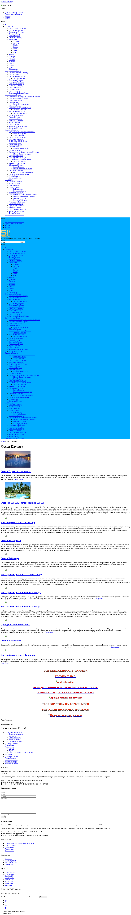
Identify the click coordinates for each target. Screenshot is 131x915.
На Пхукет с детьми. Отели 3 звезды (21, 592)
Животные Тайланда (16, 193)
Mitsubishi (16, 41)
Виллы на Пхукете (19, 133)
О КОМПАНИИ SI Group (18, 141)
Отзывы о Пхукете (15, 145)
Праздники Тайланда (16, 84)
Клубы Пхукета (14, 176)
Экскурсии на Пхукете (17, 30)
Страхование (9, 847)
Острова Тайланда (15, 89)
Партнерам (9, 864)
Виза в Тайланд (14, 185)
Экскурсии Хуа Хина (16, 82)
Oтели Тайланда (10, 558)
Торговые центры (11, 762)
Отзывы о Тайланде (16, 204)
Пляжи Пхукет (10, 745)
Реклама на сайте (11, 862)
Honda (15, 49)
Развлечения (9, 747)
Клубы (11, 749)
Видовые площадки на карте (19, 174)
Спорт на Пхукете (19, 109)
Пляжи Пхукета (14, 36)
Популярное (9, 26)
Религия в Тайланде (20, 200)
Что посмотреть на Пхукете (18, 98)
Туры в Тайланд (14, 34)
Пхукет (11, 63)
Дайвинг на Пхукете (16, 121)
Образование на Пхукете (13, 741)
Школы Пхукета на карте (22, 154)
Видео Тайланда (14, 183)
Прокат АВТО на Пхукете (18, 28)
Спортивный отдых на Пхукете (20, 108)
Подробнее (19, 479)
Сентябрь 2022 (10, 872)
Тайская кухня (18, 189)
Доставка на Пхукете (16, 32)
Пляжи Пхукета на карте (21, 104)
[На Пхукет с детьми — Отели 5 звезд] (6, 570)
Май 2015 (8, 885)
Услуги (7, 18)
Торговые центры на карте (18, 126)
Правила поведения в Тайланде (24, 196)
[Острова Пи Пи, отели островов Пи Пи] (17, 498)
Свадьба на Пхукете (16, 156)
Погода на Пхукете (15, 150)
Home (3, 441)
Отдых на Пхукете (15, 100)
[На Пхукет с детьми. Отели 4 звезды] (6, 602)
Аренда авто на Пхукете (13, 14)
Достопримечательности (13, 732)
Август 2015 (9, 880)
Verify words (5, 815)
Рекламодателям (10, 861)
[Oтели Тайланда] (6, 554)
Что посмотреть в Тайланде (18, 73)
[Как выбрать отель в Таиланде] (6, 650)
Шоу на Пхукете (14, 124)
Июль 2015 (9, 881)
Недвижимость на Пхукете (14, 12)
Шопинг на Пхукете (16, 165)
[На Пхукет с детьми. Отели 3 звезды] (6, 588)
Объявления (13, 69)
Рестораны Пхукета (16, 170)
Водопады (12, 736)
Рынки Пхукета (18, 167)
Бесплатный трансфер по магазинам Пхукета (24, 97)
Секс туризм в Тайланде (17, 157)
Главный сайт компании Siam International (19, 843)
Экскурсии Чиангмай (16, 80)
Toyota (15, 47)
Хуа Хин (12, 61)
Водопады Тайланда (16, 85)
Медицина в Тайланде (17, 139)
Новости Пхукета (15, 143)
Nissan (15, 50)
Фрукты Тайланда (19, 191)
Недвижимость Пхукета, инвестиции (22, 132)
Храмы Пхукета (14, 117)
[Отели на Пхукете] (6, 536)
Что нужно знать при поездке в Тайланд (23, 194)
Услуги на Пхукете (15, 128)
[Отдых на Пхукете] (6, 636)
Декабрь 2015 (9, 876)
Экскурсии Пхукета (20, 78)
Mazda (15, 45)
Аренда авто (9, 849)
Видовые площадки (16, 115)
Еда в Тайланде (14, 187)
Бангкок (12, 60)
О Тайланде (9, 180)
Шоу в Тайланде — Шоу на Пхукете (21, 752)
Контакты (8, 859)
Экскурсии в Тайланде (13, 71)
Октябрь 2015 (9, 878)
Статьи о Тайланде (15, 37)
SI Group (8, 16)
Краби (11, 67)
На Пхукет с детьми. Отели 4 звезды (21, 606)
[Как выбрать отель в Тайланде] (6, 518)
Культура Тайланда (19, 198)
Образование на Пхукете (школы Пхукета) (24, 152)
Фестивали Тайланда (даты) (19, 93)
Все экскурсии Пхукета (13, 95)
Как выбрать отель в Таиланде (18, 655)
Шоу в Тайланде (14, 91)
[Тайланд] (5, 236)
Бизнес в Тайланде (15, 181)
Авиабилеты (9, 851)
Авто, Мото (13, 39)
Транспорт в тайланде (16, 211)
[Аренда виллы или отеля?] (6, 620)
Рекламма (8, 754)
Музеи (11, 750)
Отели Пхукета (18, 135)
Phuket (9, 2)
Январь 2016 (9, 874)
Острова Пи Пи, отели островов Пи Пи (22, 502)
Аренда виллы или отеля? (15, 624)
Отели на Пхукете (11, 540)
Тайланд (12, 54)
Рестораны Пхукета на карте (23, 172)
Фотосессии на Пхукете (17, 163)
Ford (14, 52)
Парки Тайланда (15, 87)
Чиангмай (12, 56)
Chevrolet (16, 43)
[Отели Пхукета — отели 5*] (17, 467)
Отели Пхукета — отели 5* (16, 471)
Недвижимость (10, 845)
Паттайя (12, 58)
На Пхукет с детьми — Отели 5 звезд (21, 574)
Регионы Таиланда (15, 207)
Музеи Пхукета (14, 122)
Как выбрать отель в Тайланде (18, 522)
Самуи (11, 65)
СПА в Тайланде (15, 74)
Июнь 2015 (9, 883)
